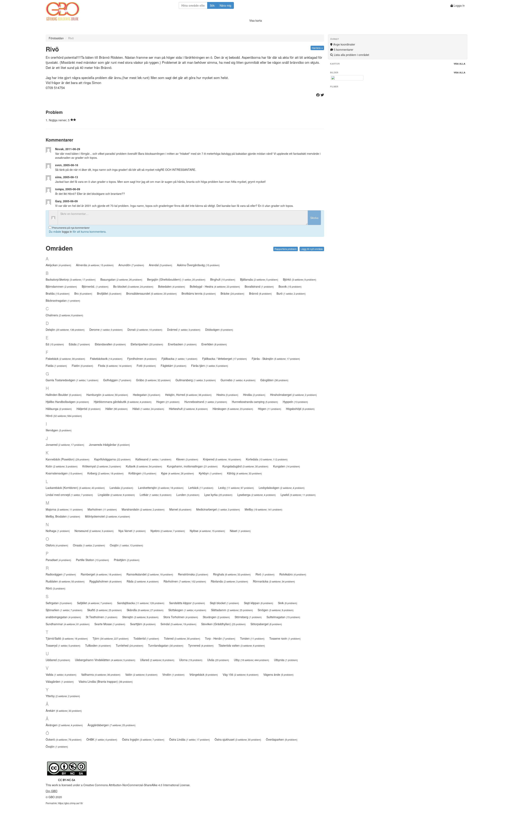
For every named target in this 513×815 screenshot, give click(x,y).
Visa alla (459, 63)
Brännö (260, 293)
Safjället (94, 603)
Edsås (79, 344)
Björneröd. (95, 286)
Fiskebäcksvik (106, 359)
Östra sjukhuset (238, 739)
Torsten (252, 638)
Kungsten (286, 466)
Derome (106, 330)
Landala (121, 488)
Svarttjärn (143, 624)
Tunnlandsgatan (165, 645)
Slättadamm (232, 610)
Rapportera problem (286, 249)
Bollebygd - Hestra (215, 286)
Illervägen (59, 430)
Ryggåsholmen (105, 581)
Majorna (64, 509)
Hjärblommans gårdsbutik (122, 402)
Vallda (61, 674)
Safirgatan (59, 603)
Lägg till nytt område (312, 249)
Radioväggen (61, 574)
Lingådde (116, 495)
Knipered (222, 459)
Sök (212, 5)
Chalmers (64, 315)
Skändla (145, 610)
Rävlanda (229, 581)
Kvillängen (142, 473)
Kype (177, 473)
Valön (141, 674)
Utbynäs (286, 660)
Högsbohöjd (300, 409)
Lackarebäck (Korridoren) (75, 488)
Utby (251, 660)
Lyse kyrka (218, 495)
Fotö (146, 366)
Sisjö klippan (258, 603)
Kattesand (153, 459)
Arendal (160, 265)
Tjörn (111, 638)
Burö (291, 293)
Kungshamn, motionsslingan (192, 466)
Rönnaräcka (274, 581)
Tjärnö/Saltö (67, 638)
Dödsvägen (219, 330)
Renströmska (193, 574)
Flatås (56, 366)
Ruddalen (65, 581)
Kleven (187, 459)
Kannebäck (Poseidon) (67, 459)
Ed (55, 344)
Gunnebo (238, 380)
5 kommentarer (343, 50)
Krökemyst (101, 466)
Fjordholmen (142, 359)
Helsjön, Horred (188, 395)
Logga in (459, 5)
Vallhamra (100, 674)
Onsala (89, 545)
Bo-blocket (133, 286)
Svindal (178, 624)
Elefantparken (147, 344)
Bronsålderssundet (151, 293)
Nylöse (207, 531)
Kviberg (105, 473)
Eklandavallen (110, 344)
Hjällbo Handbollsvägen (67, 402)
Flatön (82, 366)
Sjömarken (64, 610)
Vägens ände (278, 674)
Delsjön (65, 330)
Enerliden (214, 344)
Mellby (263, 509)
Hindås (254, 395)
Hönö (64, 416)
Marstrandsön (143, 509)
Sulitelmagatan (283, 617)
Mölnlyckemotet (107, 516)
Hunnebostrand (205, 402)
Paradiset (58, 560)
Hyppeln (295, 402)
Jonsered (65, 445)
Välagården (60, 682)
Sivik (287, 603)
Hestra (227, 395)
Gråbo (153, 380)
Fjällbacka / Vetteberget (224, 359)
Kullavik (144, 466)
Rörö (55, 588)
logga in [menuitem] (67, 232)
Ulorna (190, 660)
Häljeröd (89, 409)
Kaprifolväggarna (112, 459)
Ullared (157, 660)
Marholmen (102, 509)
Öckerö (64, 739)
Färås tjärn (209, 366)
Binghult (222, 279)
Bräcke (232, 293)
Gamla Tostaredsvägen (72, 380)
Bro (83, 293)
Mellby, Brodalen (63, 516)
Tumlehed (129, 645)
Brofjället (109, 293)
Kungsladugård (245, 466)
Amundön (131, 265)
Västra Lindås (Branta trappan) (106, 682)
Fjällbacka (179, 359)
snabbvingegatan (63, 617)
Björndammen (61, 286)
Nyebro (167, 531)
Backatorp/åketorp (71, 279)
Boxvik (290, 286)
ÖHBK (101, 739)
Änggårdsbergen (111, 725)
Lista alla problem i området (351, 55)
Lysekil (298, 495)
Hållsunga (59, 409)
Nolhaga (58, 531)
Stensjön (140, 617)
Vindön (173, 674)
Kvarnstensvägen (64, 473)
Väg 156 (241, 674)
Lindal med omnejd (69, 495)
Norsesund (94, 531)
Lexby (236, 488)
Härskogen (233, 409)
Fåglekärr (173, 366)
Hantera (316, 48)
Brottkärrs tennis (199, 293)
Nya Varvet (132, 531)
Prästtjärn (126, 560)
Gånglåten (274, 380)
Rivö (265, 574)
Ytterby (63, 696)
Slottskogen (187, 610)
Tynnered (201, 645)
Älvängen (64, 725)
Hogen (168, 402)
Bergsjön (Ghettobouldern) (176, 279)
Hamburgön (107, 395)
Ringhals (232, 574)
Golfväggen (117, 380)
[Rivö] (347, 77)
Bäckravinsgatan (63, 300)
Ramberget (101, 574)
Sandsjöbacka (140, 603)
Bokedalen (171, 286)
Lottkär (156, 495)
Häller (116, 409)
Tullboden (98, 645)
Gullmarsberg (196, 380)
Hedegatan (146, 395)
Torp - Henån (220, 638)
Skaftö (104, 610)
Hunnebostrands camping (255, 402)
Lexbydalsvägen (282, 488)
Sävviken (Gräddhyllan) (223, 624)
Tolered (182, 638)
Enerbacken (182, 344)
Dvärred (183, 330)
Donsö (144, 330)
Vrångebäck (203, 674)
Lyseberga (256, 495)
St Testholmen (101, 617)
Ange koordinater (343, 44)
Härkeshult (188, 409)
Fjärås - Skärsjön (276, 359)
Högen (269, 409)
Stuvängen (216, 617)
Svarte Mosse (109, 624)
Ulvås (218, 660)
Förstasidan (56, 38)
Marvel (180, 509)
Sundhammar (68, 624)
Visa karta (255, 20)
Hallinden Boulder (64, 395)
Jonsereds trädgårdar (109, 445)
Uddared (58, 660)
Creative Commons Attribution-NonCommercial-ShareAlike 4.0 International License (136, 785)
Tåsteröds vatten (241, 645)
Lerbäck (200, 488)
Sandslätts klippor (187, 603)
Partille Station (92, 560)
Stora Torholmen (180, 617)
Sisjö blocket (224, 603)
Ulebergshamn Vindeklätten (105, 660)
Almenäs (95, 265)
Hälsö (148, 409)
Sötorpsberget (266, 624)
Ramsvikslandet (149, 574)
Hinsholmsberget (293, 395)
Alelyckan (58, 265)
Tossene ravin (285, 638)
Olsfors (57, 545)
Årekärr (64, 711)
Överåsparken (281, 739)
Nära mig (225, 5)
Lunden (187, 495)
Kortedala (267, 459)
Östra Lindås (189, 739)
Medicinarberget (218, 509)
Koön (62, 466)
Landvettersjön (161, 488)
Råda (143, 581)
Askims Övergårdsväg (198, 265)
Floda (115, 366)
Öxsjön (57, 746)
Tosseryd (63, 645)
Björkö (299, 279)
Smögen (276, 610)
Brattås (58, 293)
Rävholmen (185, 581)
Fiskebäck (65, 359)
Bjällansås (259, 279)
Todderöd (146, 638)
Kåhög (244, 473)
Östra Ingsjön (143, 739)
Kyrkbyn (210, 473)
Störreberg (248, 617)
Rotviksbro (292, 574)
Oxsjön (126, 545)
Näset (240, 531)
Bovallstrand (259, 286)
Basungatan (121, 279)
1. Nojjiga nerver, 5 (58, 120)
